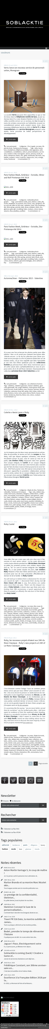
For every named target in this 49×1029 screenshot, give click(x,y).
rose (36, 205)
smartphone (11, 150)
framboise (12, 159)
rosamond (12, 750)
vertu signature (34, 150)
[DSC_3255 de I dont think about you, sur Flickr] (8, 239)
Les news (38, 146)
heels (25, 209)
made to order (12, 154)
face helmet (11, 499)
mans (26, 623)
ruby (34, 492)
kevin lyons (12, 494)
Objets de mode (18, 608)
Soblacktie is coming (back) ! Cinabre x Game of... (23, 954)
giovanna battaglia (26, 261)
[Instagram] (30, 780)
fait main (38, 156)
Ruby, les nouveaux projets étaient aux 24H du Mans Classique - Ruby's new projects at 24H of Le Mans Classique (24, 643)
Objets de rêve (31, 490)
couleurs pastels (9, 507)
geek (25, 156)
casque (17, 499)
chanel (32, 503)
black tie (18, 395)
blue (11, 211)
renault (40, 623)
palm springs (17, 505)
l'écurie (16, 752)
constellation (17, 152)
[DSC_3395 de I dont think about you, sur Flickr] (8, 187)
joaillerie (22, 211)
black (24, 395)
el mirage (28, 507)
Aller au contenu (6, 2)
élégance (34, 845)
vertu (36, 148)
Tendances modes (35, 737)
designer (26, 494)
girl (15, 209)
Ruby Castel (9, 524)
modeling (20, 209)
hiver (19, 391)
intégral (23, 499)
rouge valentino (23, 387)
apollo (17, 507)
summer (17, 207)
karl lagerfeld (25, 503)
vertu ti (24, 152)
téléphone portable (22, 150)
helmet (26, 614)
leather (6, 157)
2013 (30, 391)
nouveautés (11, 496)
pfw (43, 202)
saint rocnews (18, 612)
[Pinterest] (22, 780)
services (33, 154)
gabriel (27, 496)
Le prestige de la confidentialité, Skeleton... (20, 896)
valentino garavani (21, 386)
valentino (27, 205)
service (28, 154)
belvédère (38, 501)
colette (6, 505)
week (39, 202)
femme (42, 389)
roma (20, 393)
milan (35, 391)
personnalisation (33, 152)
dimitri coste (12, 501)
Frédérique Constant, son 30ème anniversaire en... (25, 967)
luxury (40, 148)
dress (37, 207)
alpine (11, 752)
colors (17, 157)
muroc (34, 507)
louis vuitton (39, 503)
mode (38, 154)
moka (6, 159)
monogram (21, 154)
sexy (33, 204)
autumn (6, 211)
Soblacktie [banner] (24, 23)
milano (39, 391)
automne (14, 391)
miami (24, 505)
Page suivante (43, 764)
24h (22, 623)
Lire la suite (12, 139)
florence (10, 393)
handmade (31, 156)
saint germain (34, 496)
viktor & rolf (15, 205)
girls (11, 209)
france (29, 393)
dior (5, 257)
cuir (43, 156)
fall (23, 391)
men (25, 389)
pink (32, 205)
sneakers (32, 207)
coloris (26, 497)
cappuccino (30, 157)
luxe (5, 150)
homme (30, 389)
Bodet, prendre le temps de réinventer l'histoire (24, 933)
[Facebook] (4, 780)
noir (36, 157)
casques (37, 497)
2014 (8, 207)
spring (12, 207)
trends (18, 156)
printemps (41, 205)
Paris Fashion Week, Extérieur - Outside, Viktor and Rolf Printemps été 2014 (24, 176)
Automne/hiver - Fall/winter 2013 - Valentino (23, 278)
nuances (23, 157)
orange (40, 157)
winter (26, 391)
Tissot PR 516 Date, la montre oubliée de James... (25, 920)
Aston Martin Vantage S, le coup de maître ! (25, 871)
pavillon (31, 501)
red (16, 387)
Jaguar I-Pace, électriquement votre (22, 943)
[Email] (39, 780)
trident (22, 507)
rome (16, 393)
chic (21, 156)
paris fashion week (21, 202)
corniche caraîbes (36, 505)
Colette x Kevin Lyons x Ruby (16, 412)
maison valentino (33, 386)
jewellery (16, 211)
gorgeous (39, 204)
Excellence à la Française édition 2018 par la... (25, 979)
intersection (23, 752)
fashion (34, 202)
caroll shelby (33, 623)
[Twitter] (13, 780)
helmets (15, 614)
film (29, 752)
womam (36, 389)
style (22, 207)
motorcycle (16, 503)
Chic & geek (31, 146)
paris (29, 202)
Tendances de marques (20, 148)
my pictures (19, 204)
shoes (26, 207)
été (5, 207)
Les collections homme (34, 384)
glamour (6, 209)
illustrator (19, 494)
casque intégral (31, 499)
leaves (41, 209)
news (8, 497)
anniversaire (35, 752)
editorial (5, 845)
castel (6, 494)
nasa (28, 505)
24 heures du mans (15, 623)
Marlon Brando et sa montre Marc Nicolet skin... (25, 884)
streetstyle (12, 204)
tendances (11, 156)
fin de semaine (23, 705)
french (33, 393)
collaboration (33, 494)
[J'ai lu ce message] (47, 1024)
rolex (21, 205)
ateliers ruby (40, 492)
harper (39, 621)
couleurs (12, 157)
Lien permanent (11, 146)
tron (10, 505)
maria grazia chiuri (35, 387)
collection (7, 391)
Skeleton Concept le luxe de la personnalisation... (20, 908)
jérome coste (33, 614)
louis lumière (20, 496)
